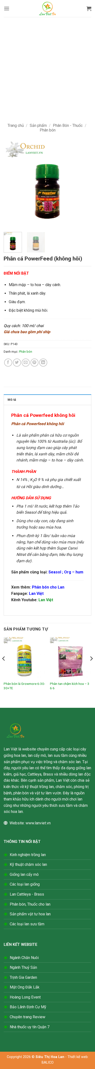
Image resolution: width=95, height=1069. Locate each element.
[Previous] (11, 184)
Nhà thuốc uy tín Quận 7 (29, 1027)
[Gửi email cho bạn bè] (26, 363)
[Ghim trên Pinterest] (34, 363)
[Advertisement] (47, 67)
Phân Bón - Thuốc (68, 125)
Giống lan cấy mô (24, 874)
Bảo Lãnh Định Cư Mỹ (28, 1007)
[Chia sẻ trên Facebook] (8, 363)
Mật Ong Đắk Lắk (24, 987)
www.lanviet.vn (38, 823)
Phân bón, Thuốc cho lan (30, 904)
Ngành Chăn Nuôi (24, 957)
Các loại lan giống (25, 884)
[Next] (83, 184)
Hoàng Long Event (25, 997)
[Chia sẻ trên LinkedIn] (43, 363)
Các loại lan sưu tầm (27, 924)
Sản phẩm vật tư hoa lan (30, 914)
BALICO (48, 1062)
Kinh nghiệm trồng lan (28, 854)
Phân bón (48, 130)
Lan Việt (36, 593)
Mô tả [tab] (12, 399)
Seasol (54, 572)
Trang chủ (16, 125)
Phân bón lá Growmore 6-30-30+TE (24, 686)
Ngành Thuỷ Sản (23, 967)
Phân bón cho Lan (48, 587)
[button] (7, 8)
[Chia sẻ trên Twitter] (17, 363)
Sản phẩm (38, 125)
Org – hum (73, 572)
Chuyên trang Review (27, 1017)
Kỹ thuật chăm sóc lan (28, 864)
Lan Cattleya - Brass (27, 894)
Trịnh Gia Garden (23, 977)
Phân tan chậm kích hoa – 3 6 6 (69, 686)
